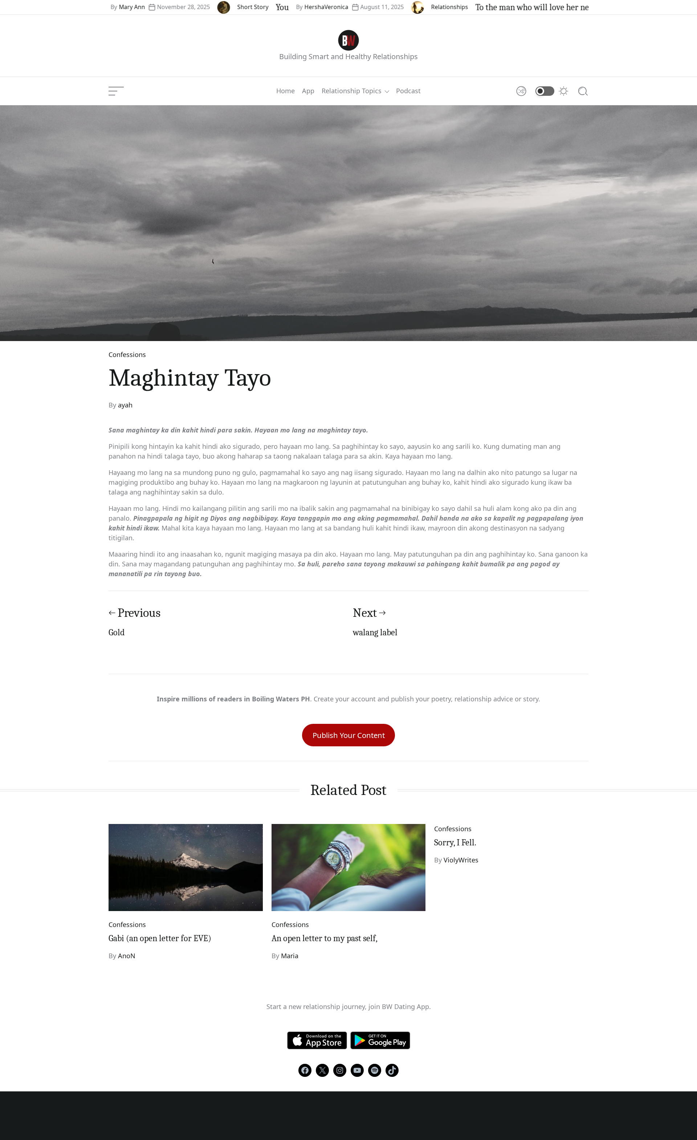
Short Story (203, 7)
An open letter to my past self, (325, 938)
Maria (289, 955)
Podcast (408, 91)
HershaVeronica (276, 7)
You (232, 7)
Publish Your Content (349, 735)
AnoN (126, 955)
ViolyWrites (461, 860)
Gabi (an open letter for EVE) (160, 938)
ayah (125, 405)
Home (285, 91)
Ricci (568, 7)
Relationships (399, 7)
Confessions (127, 354)
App (308, 91)
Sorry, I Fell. (455, 842)
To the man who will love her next (485, 7)
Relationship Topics (352, 91)
